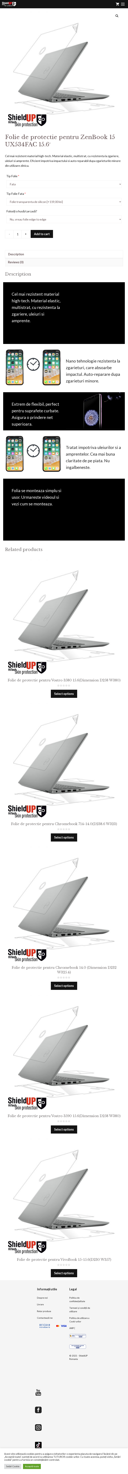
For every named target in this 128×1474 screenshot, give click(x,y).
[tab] (64, 254)
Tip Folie (12, 176)
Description (16, 254)
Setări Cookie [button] (12, 1466)
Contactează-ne (44, 1318)
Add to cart (42, 234)
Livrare (40, 1304)
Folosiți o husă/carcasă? (21, 211)
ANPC (72, 1328)
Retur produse (44, 1311)
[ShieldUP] (9, 4)
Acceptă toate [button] (32, 1466)
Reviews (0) (16, 262)
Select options (64, 694)
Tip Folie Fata (16, 193)
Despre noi (42, 1297)
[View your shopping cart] (117, 4)
